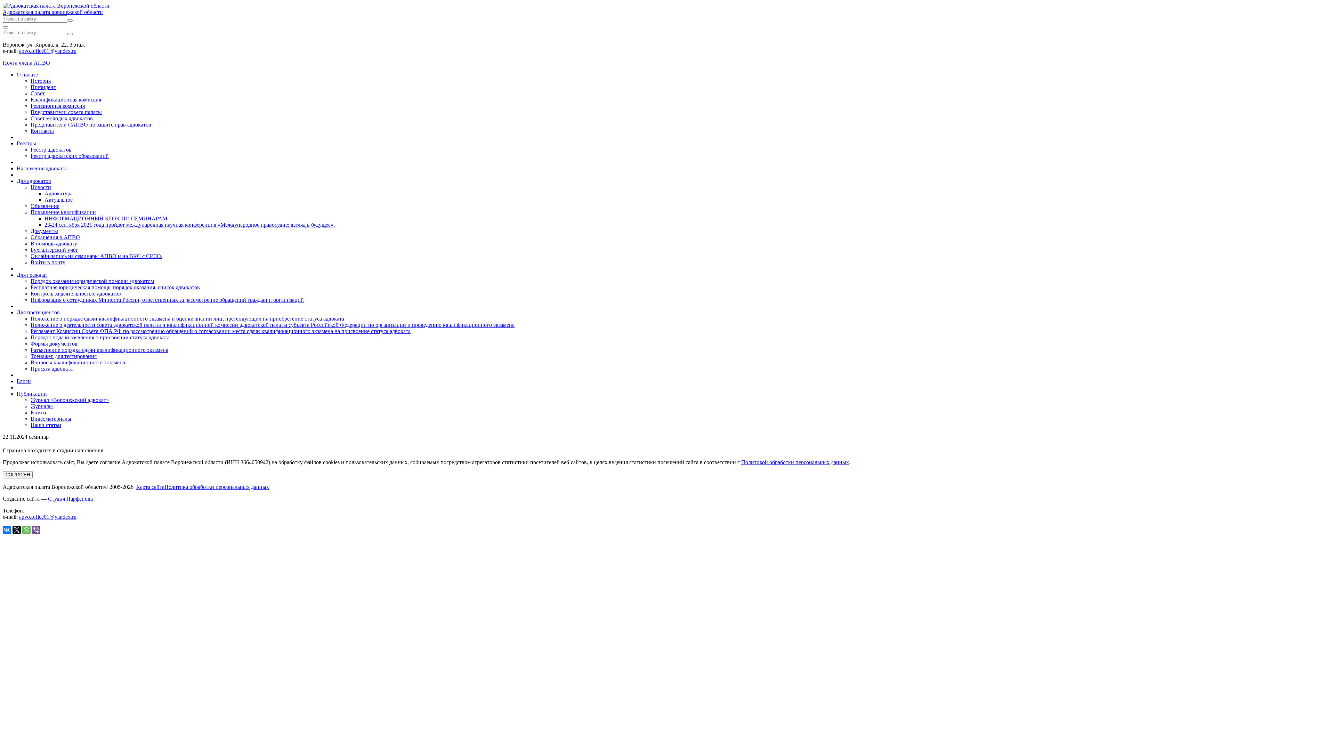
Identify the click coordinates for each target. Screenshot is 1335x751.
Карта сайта (150, 487)
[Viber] (36, 530)
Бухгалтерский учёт (54, 250)
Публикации (32, 394)
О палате (27, 75)
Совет (38, 93)
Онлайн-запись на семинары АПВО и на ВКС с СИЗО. (96, 256)
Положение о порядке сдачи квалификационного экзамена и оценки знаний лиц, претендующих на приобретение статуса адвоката (187, 319)
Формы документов (54, 344)
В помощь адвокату (54, 244)
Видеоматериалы (51, 419)
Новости (41, 187)
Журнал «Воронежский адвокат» (70, 400)
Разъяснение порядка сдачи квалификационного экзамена (99, 350)
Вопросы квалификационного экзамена (78, 362)
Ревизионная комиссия (58, 106)
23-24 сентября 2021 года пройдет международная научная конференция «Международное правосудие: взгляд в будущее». (189, 225)
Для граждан (32, 275)
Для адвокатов (34, 181)
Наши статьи (46, 425)
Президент (43, 87)
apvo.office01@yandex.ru (47, 51)
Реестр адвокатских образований (70, 156)
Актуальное (58, 200)
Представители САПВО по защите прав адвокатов (91, 125)
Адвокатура (58, 193)
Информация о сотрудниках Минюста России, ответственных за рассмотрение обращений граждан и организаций (167, 300)
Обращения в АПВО (55, 237)
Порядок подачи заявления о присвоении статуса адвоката (100, 337)
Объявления (45, 206)
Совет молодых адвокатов (62, 118)
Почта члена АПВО (26, 63)
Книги (38, 412)
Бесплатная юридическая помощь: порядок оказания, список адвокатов (115, 287)
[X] (17, 530)
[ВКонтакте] (7, 530)
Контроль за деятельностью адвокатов (76, 294)
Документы (44, 231)
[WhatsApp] (26, 530)
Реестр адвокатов (51, 150)
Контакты (42, 131)
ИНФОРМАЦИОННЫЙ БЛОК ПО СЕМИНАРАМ (105, 218)
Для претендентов (38, 312)
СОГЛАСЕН (18, 474)
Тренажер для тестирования (64, 356)
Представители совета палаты (66, 112)
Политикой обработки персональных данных (795, 462)
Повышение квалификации (63, 212)
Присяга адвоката (52, 369)
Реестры (26, 143)
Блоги (24, 381)
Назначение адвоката (42, 168)
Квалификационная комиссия (66, 100)
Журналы (42, 406)
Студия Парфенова (70, 499)
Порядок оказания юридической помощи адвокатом (92, 281)
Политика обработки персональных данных (216, 487)
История (41, 81)
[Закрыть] (5, 27)
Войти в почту (48, 262)
